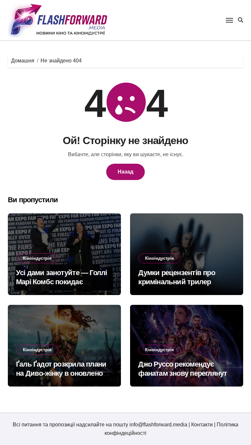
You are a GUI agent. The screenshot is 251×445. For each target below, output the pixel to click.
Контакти (202, 424)
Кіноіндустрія (37, 258)
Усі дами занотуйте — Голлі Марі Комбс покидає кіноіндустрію (61, 282)
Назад (125, 171)
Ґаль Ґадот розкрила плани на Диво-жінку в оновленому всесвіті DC (63, 373)
